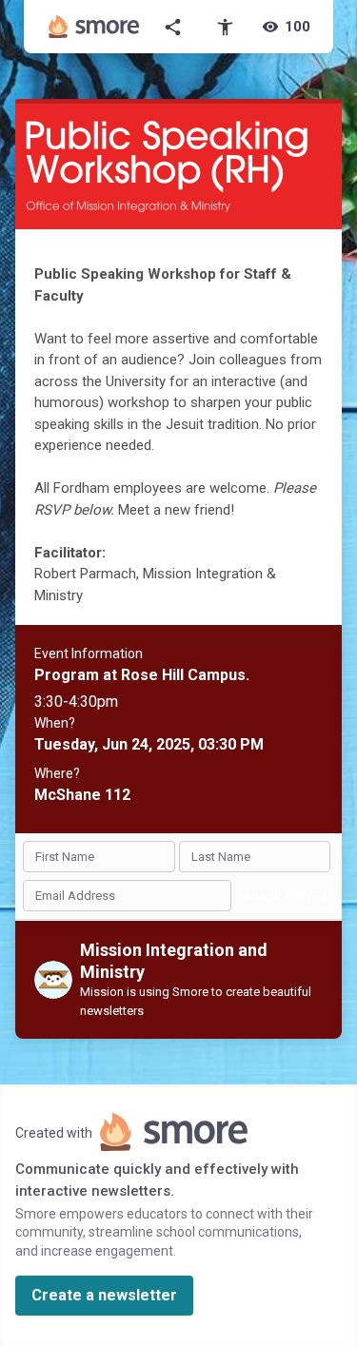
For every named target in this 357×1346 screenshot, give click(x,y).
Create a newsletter (104, 1295)
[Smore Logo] (94, 26)
